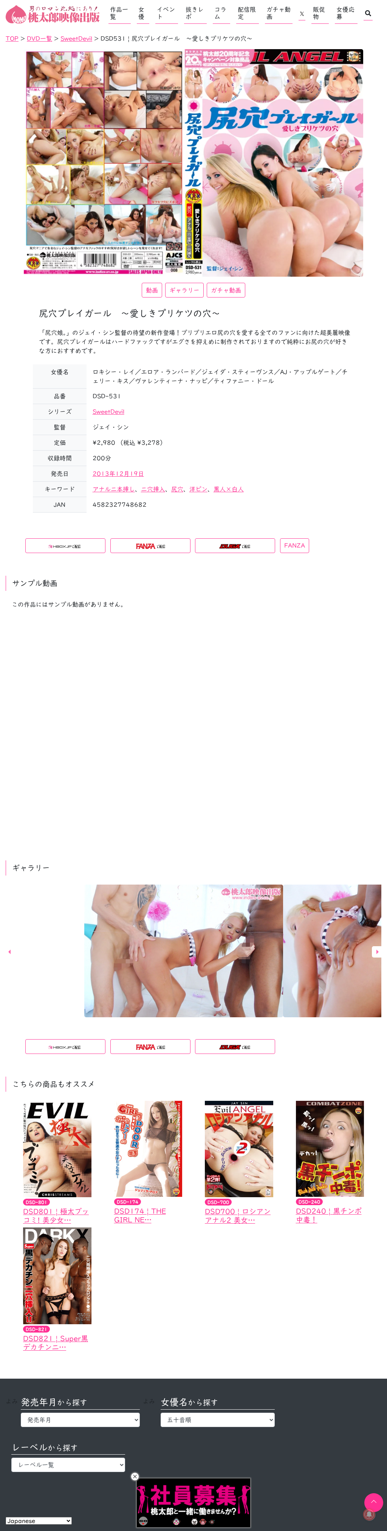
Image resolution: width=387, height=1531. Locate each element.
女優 (141, 13)
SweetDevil (108, 412)
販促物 (319, 13)
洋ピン (198, 489)
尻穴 (177, 489)
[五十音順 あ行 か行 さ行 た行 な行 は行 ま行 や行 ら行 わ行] (217, 1420)
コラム (220, 13)
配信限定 (247, 13)
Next (377, 952)
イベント (166, 13)
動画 (152, 290)
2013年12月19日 (118, 474)
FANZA (294, 545)
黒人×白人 (229, 489)
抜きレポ (195, 13)
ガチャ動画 (278, 13)
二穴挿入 (153, 489)
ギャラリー (184, 290)
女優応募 (345, 13)
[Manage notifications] (369, 1514)
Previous (9, 952)
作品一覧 (119, 13)
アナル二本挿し (114, 489)
